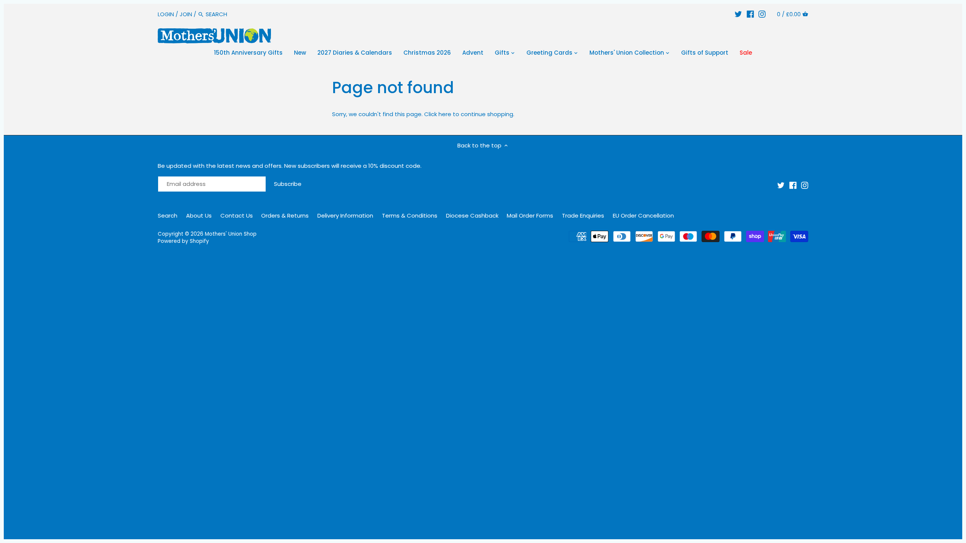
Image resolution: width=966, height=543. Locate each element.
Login (166, 14)
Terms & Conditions (409, 215)
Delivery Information (345, 215)
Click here (437, 114)
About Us (199, 215)
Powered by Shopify (183, 241)
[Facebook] (750, 14)
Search (167, 215)
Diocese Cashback (472, 215)
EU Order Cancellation (643, 215)
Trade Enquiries (583, 215)
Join (186, 14)
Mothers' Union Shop (231, 234)
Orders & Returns (285, 215)
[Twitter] (738, 14)
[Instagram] (762, 14)
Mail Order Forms (530, 215)
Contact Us (236, 215)
